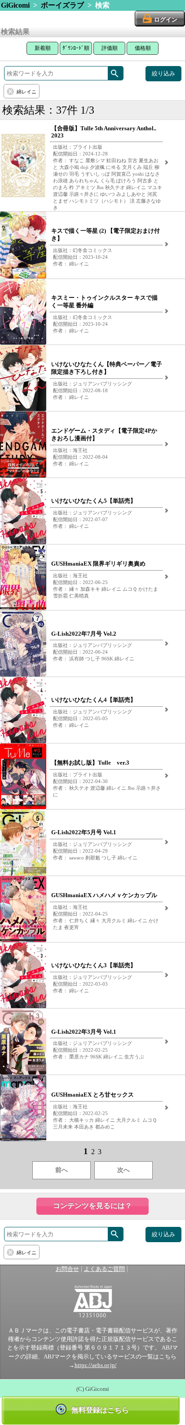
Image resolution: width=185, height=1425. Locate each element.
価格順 (143, 48)
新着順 (43, 48)
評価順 (109, 48)
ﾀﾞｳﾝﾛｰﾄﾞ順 (75, 48)
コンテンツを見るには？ (92, 1205)
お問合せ (67, 1269)
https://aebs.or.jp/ (96, 1365)
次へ (123, 1170)
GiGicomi (15, 5)
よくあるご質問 (104, 1269)
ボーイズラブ (62, 5)
